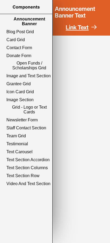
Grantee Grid (18, 84)
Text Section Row (23, 175)
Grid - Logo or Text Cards (29, 109)
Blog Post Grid (20, 31)
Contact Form (19, 47)
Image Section (20, 99)
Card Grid (15, 39)
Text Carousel (19, 152)
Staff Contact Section (26, 128)
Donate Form (18, 55)
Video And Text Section (28, 183)
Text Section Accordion (28, 159)
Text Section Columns (27, 167)
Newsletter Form (22, 120)
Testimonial (17, 144)
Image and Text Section (28, 76)
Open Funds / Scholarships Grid (29, 65)
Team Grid (16, 136)
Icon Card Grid (20, 91)
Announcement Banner (29, 21)
